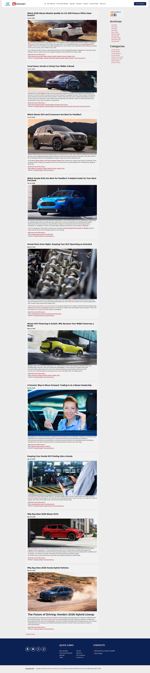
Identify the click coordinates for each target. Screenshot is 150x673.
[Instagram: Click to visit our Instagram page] (38, 649)
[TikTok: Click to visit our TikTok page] (43, 649)
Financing (34, 375)
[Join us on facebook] (115, 15)
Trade (61, 657)
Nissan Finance (62, 56)
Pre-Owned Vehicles (65, 653)
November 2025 (115, 39)
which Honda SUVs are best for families (76, 228)
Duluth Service (38, 315)
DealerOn (49, 668)
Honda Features (39, 106)
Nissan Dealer (60, 58)
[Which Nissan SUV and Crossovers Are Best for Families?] (62, 136)
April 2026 (114, 30)
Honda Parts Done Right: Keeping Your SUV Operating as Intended (59, 244)
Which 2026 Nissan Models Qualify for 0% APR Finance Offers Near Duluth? (59, 14)
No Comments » (80, 58)
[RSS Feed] (112, 15)
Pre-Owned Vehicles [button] (62, 3)
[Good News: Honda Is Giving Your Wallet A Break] (62, 81)
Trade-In (47, 446)
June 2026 (114, 26)
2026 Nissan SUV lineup (37, 548)
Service (78, 651)
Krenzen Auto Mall (37, 56)
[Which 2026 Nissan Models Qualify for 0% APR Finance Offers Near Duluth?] (62, 31)
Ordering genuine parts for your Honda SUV (41, 306)
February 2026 (115, 34)
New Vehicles (63, 651)
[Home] (45, 3)
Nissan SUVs (71, 56)
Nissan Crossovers (36, 168)
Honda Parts (49, 314)
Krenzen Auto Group (61, 104)
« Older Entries (30, 634)
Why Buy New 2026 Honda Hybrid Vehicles (48, 568)
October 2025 (115, 41)
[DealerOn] (30, 668)
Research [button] (79, 3)
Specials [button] (72, 3)
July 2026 (114, 25)
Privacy (60, 668)
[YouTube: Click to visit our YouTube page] (33, 649)
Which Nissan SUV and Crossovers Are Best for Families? (54, 114)
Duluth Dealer (38, 58)
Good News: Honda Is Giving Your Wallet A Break (50, 66)
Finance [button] (85, 3)
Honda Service (49, 504)
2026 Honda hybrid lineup (52, 619)
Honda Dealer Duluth (38, 104)
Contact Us (79, 657)
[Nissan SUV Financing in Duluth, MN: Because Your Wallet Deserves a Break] (62, 347)
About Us (79, 653)
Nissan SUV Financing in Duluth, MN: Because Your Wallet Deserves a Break (60, 324)
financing (61, 371)
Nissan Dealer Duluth (50, 56)
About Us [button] (102, 3)
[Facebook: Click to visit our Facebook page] (27, 649)
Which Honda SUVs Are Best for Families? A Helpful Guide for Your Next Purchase (61, 179)
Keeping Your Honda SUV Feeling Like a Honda (49, 456)
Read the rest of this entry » (36, 54)
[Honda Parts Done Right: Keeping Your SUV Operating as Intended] (62, 274)
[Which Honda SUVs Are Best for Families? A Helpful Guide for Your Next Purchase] (62, 202)
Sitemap (54, 668)
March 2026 (114, 32)
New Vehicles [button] (51, 3)
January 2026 (115, 36)
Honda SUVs (49, 234)
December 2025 (115, 37)
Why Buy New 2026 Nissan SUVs (43, 514)
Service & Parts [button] (94, 3)
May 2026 (114, 28)
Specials (61, 655)
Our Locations (140, 4)
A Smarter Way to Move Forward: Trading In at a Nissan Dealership (59, 385)
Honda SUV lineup (34, 496)
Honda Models (49, 104)
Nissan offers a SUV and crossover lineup (48, 160)
